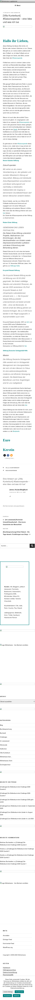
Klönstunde (3, 745)
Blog (1, 725)
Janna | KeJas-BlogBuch (18, 490)
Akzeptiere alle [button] (19, 991)
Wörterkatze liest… (6, 757)
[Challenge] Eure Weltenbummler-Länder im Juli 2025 (17, 819)
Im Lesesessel (4, 741)
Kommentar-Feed (8, 943)
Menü (18, 5)
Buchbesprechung (6, 729)
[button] (4, 455)
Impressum (6, 967)
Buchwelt (3, 733)
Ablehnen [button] (16, 996)
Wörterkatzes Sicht (6, 761)
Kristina (2, 849)
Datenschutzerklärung (10, 972)
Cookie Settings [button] (8, 992)
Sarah (15, 129)
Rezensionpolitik (8, 975)
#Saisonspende (11, 470)
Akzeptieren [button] (7, 996)
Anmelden (6, 935)
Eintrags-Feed (7, 939)
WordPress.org (8, 947)
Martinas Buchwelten (6, 842)
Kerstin (17, 12)
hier (26, 405)
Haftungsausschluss (9, 970)
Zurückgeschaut (5, 765)
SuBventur (3, 749)
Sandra (2, 855)
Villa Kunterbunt (13, 467)
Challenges (3, 737)
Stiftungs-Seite (15, 266)
